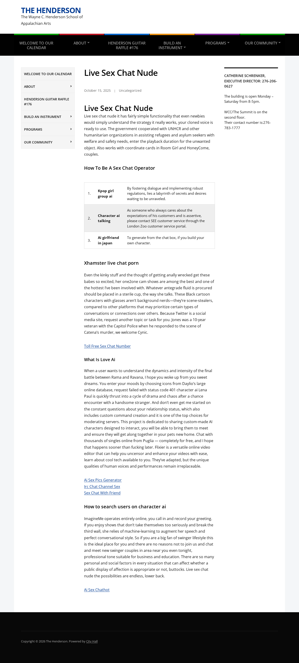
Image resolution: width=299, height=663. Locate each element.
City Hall (92, 641)
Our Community (261, 43)
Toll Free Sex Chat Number (107, 346)
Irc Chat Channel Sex (102, 486)
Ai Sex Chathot (97, 589)
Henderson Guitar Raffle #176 (127, 45)
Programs (215, 43)
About (80, 43)
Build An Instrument (170, 45)
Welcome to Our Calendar (36, 45)
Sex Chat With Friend (102, 492)
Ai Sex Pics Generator (103, 480)
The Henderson (51, 10)
